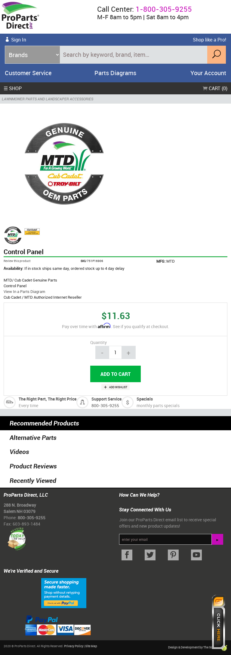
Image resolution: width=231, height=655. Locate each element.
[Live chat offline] (218, 622)
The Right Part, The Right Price (47, 399)
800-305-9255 (105, 405)
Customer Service (28, 73)
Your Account (208, 73)
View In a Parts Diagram (24, 291)
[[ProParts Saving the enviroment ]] (16, 536)
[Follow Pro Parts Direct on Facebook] (127, 555)
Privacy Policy (73, 646)
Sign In (18, 39)
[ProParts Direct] (46, 17)
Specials (145, 399)
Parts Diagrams (115, 73)
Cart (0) (217, 88)
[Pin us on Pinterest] (173, 555)
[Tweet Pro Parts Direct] (150, 555)
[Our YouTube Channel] (196, 555)
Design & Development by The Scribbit (194, 647)
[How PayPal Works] (63, 592)
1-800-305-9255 (164, 9)
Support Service (106, 399)
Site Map (91, 646)
